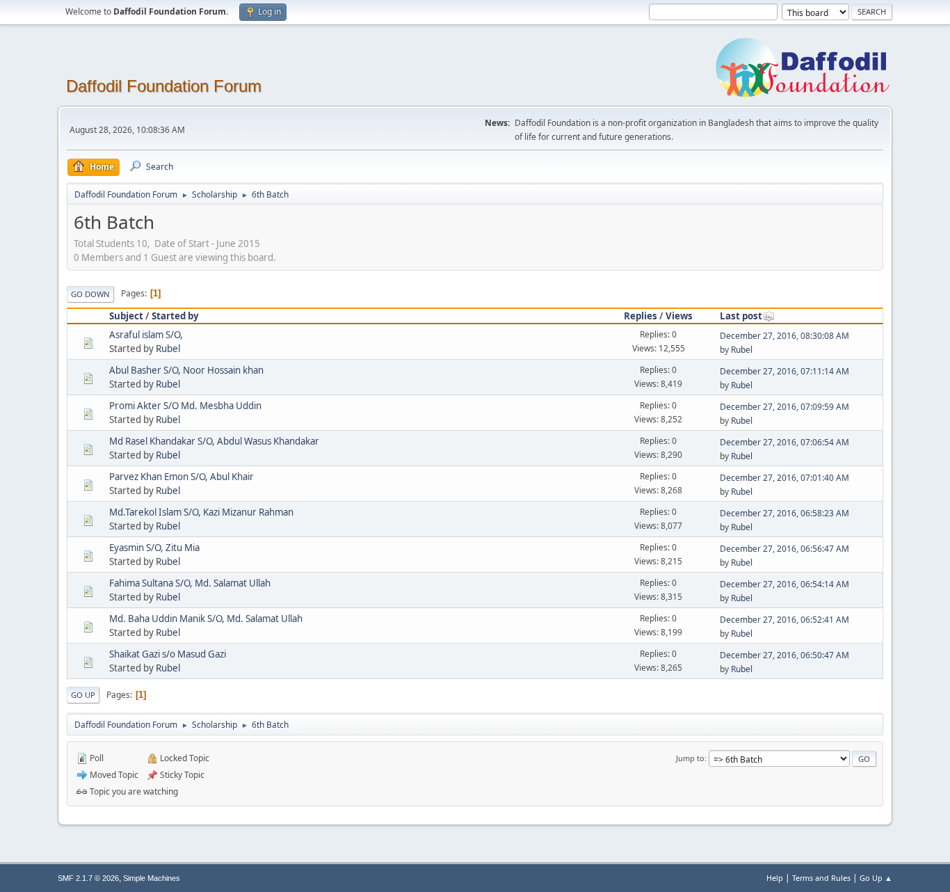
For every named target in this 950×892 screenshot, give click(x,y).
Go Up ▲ (876, 878)
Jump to (690, 758)
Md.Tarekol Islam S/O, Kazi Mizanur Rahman (201, 512)
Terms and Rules (821, 878)
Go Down (90, 294)
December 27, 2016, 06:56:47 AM (784, 549)
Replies (640, 316)
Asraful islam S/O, (146, 334)
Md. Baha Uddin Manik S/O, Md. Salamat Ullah (206, 618)
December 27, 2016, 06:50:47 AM (784, 655)
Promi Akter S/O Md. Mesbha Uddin (185, 405)
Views (679, 316)
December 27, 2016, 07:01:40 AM (784, 478)
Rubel (168, 348)
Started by (175, 316)
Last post (741, 316)
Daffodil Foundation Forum (163, 86)
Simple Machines (151, 878)
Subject (126, 316)
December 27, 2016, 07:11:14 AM (784, 371)
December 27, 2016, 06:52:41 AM (784, 620)
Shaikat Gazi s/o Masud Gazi (167, 654)
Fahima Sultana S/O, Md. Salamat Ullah (190, 583)
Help (774, 878)
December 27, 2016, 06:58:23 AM (784, 513)
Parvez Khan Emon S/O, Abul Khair (181, 476)
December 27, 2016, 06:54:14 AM (784, 584)
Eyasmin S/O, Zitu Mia (154, 547)
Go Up (83, 695)
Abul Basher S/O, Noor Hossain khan (186, 370)
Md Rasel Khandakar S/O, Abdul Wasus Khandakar (214, 441)
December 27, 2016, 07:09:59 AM (784, 407)
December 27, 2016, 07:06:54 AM (784, 442)
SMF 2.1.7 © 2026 (88, 878)
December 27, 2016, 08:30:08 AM (784, 336)
